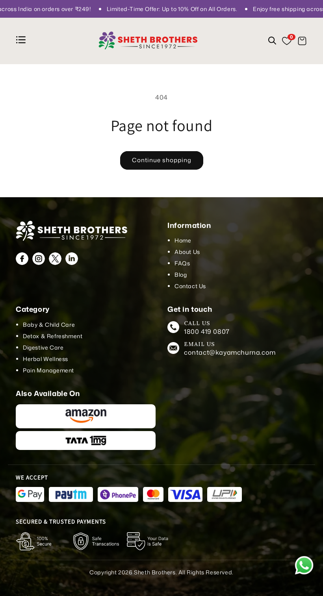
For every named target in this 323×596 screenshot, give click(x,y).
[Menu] (22, 41)
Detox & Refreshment (52, 336)
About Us (187, 251)
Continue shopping (161, 160)
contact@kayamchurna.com (230, 352)
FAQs (182, 263)
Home (182, 240)
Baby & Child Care (49, 324)
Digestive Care (43, 347)
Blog (180, 274)
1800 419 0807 (207, 331)
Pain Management (48, 370)
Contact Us (190, 286)
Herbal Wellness (45, 359)
